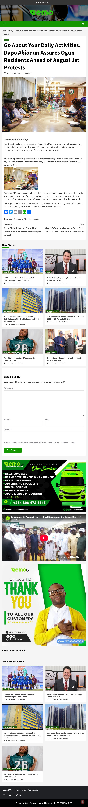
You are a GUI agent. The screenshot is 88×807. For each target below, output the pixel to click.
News (6, 40)
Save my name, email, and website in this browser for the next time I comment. (39, 442)
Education (7, 311)
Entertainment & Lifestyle (12, 352)
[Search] (83, 24)
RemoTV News (25, 73)
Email (48, 419)
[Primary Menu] (4, 23)
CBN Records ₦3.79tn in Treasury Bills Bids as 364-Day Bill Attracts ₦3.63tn (65, 318)
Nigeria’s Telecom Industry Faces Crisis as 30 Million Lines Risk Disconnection (64, 228)
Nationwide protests (15, 219)
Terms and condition (12, 795)
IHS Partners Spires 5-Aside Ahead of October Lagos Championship (19, 279)
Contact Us (33, 790)
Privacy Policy (20, 790)
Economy (50, 311)
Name (7, 419)
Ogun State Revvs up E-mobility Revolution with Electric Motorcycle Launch (22, 229)
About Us (7, 790)
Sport (11, 272)
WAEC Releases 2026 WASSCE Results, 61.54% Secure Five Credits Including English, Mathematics (22, 319)
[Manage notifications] (82, 802)
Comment (9, 388)
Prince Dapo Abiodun (31, 219)
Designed (49, 803)
